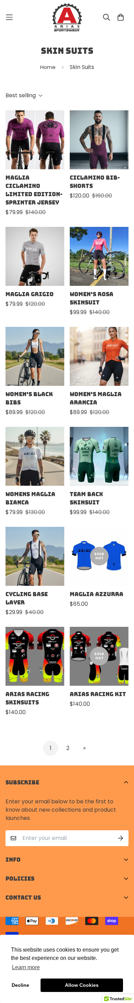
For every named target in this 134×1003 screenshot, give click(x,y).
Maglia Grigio (29, 294)
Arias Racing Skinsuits (27, 698)
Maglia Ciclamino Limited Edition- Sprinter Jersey (34, 190)
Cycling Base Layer (26, 598)
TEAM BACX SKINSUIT (86, 498)
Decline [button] (20, 985)
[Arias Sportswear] (67, 17)
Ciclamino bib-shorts (95, 182)
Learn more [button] (26, 967)
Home (48, 67)
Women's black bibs (29, 398)
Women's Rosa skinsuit (91, 298)
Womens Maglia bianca (30, 498)
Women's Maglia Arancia (96, 398)
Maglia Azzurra (96, 594)
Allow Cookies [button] (82, 985)
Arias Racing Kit (98, 694)
